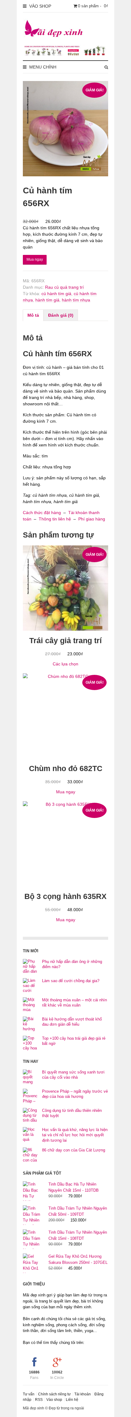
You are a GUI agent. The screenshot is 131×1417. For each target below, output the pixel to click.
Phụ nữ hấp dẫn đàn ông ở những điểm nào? (72, 964)
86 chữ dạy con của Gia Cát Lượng (73, 1150)
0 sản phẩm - (93, 6)
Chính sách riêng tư (54, 1394)
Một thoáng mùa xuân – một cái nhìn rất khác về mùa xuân (74, 1003)
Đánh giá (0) (60, 315)
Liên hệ (72, 1400)
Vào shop (54, 1400)
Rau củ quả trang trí (64, 287)
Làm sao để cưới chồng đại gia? (70, 980)
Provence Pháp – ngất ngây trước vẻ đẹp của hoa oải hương (75, 1094)
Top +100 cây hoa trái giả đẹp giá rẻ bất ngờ (73, 1041)
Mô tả (33, 315)
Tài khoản (82, 1394)
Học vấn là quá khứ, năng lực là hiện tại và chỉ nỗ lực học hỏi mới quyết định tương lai (75, 1135)
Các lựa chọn (65, 663)
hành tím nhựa (76, 300)
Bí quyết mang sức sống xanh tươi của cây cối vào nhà (73, 1075)
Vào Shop (39, 6)
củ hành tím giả (56, 293)
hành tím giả (47, 300)
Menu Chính (42, 67)
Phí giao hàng (91, 518)
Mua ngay (35, 259)
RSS (39, 1400)
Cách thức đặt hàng (42, 512)
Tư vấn (28, 1394)
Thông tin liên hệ (55, 518)
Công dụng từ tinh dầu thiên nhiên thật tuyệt (72, 1113)
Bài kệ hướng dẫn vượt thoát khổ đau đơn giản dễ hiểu (72, 1022)
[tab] (33, 315)
